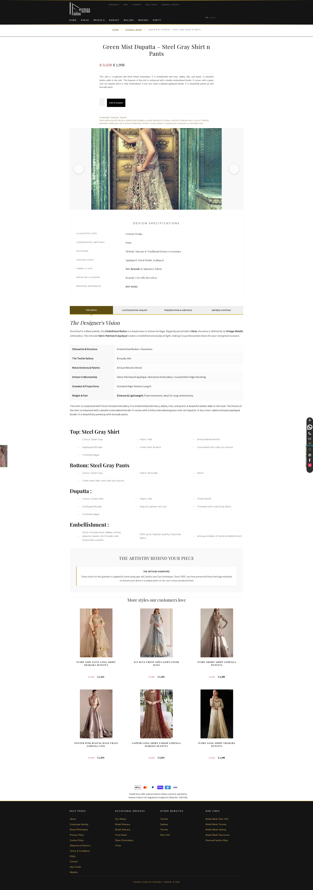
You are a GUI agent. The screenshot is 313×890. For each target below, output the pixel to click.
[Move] (310, 420)
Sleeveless (170, 123)
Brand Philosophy (79, 829)
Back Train (151, 5)
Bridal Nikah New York (217, 819)
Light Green (201, 120)
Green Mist (187, 120)
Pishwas (137, 5)
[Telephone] (310, 433)
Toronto (164, 819)
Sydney (164, 824)
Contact (74, 861)
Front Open (121, 835)
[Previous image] (79, 169)
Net (121, 123)
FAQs (72, 856)
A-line (118, 845)
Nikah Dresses (133, 123)
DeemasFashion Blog (217, 840)
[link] (310, 427)
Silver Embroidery (124, 840)
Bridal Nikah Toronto (216, 824)
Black (122, 120)
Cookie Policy (77, 840)
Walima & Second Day (190, 123)
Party (157, 20)
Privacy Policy (77, 835)
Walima (129, 20)
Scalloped (157, 123)
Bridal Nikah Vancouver (218, 835)
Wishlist (74, 872)
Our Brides (120, 819)
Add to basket (116, 102)
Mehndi (143, 20)
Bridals (99, 20)
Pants (146, 123)
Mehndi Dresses (109, 123)
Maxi (126, 5)
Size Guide (75, 867)
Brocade (131, 120)
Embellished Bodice (150, 120)
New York (165, 835)
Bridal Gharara (122, 829)
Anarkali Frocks (170, 5)
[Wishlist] (310, 450)
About (73, 819)
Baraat (114, 20)
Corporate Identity (79, 824)
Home (73, 20)
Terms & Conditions (80, 851)
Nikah (85, 20)
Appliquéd (111, 120)
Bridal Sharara (122, 824)
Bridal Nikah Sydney (216, 829)
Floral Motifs (171, 120)
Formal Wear (133, 30)
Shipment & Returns (80, 845)
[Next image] (234, 169)
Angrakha (114, 5)
